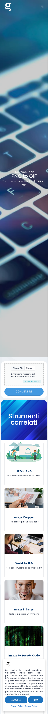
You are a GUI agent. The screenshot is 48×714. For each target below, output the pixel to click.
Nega (35, 700)
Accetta (16, 700)
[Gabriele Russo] (8, 6)
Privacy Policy (17, 706)
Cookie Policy (31, 706)
